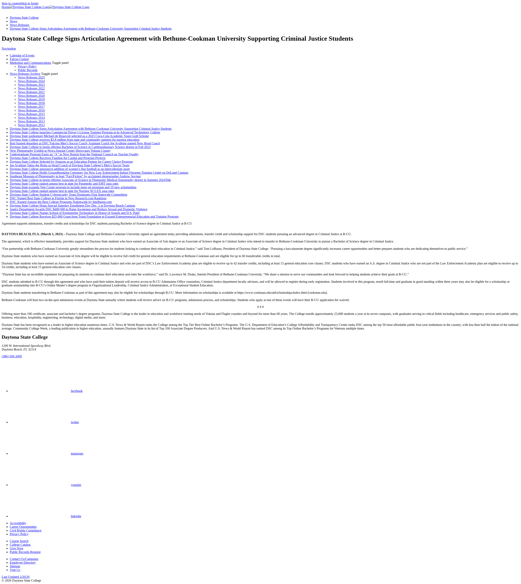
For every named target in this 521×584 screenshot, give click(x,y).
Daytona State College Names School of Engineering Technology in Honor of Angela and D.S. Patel (74, 213)
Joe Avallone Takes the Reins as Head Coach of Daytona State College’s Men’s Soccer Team (69, 165)
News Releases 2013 (31, 121)
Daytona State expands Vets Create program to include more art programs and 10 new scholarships (73, 187)
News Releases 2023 (31, 84)
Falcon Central (19, 59)
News (13, 21)
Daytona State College (24, 17)
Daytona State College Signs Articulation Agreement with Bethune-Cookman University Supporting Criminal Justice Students (91, 28)
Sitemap (15, 566)
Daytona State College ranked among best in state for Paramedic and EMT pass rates (64, 183)
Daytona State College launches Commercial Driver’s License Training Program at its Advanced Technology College (85, 132)
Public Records (27, 70)
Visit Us (15, 570)
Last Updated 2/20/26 (16, 577)
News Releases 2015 (31, 114)
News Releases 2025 (31, 77)
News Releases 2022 (31, 88)
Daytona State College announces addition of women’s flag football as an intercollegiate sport (70, 169)
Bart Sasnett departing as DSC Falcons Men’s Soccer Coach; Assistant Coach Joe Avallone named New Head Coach (85, 143)
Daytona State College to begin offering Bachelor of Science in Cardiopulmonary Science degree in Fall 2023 (80, 147)
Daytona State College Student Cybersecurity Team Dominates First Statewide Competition (68, 194)
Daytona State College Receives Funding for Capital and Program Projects (57, 158)
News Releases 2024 (31, 81)
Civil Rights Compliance (26, 530)
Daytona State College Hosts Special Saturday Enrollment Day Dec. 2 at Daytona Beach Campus (72, 205)
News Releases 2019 (31, 99)
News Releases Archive (25, 73)
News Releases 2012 (31, 125)
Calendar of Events (22, 55)
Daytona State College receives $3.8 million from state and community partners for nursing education (74, 139)
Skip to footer (29, 3)
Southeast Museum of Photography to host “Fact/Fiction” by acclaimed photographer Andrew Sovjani (75, 176)
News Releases (19, 25)
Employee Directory (23, 562)
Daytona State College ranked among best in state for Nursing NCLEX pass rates (62, 191)
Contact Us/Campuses (24, 559)
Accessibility (18, 523)
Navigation (9, 48)
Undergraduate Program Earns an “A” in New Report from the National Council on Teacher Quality (74, 154)
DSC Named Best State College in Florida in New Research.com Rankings (58, 198)
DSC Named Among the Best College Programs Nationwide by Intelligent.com (61, 202)
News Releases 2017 (31, 106)
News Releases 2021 (31, 92)
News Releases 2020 (31, 95)
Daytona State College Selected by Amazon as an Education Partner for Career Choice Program (71, 161)
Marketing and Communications (30, 62)
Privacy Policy (27, 66)
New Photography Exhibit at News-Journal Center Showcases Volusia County (60, 150)
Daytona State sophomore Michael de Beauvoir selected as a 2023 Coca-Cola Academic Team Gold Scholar (79, 136)
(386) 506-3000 (12, 356)
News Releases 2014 (31, 117)
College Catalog (20, 544)
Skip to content (11, 3)
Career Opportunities (23, 526)
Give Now (16, 548)
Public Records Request (25, 552)
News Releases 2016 (31, 110)
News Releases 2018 (31, 103)
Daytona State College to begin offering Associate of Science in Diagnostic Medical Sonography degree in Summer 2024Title (90, 180)
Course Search (19, 541)
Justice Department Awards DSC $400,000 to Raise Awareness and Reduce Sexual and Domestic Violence (78, 209)
